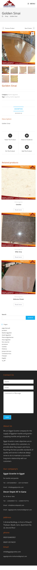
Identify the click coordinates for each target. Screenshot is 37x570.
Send (7, 417)
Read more (18, 210)
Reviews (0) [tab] (18, 113)
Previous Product (9, 28)
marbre (7, 97)
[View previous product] (3, 28)
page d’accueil (6, 328)
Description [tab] (18, 109)
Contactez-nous (6, 353)
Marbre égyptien (13, 94)
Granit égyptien (6, 335)
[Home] (2, 16)
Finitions (4, 349)
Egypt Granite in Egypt (14, 473)
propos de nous (6, 351)
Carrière (4, 346)
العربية (3, 360)
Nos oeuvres (5, 342)
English (4, 358)
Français (4, 356)
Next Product (28, 28)
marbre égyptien (15, 97)
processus (5, 344)
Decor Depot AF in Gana (14, 491)
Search (4, 314)
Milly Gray (18, 252)
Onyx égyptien (6, 340)
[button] (32, 33)
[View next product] (33, 28)
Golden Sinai (13, 16)
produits (4, 330)
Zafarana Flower (18, 299)
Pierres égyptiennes (7, 337)
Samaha (18, 204)
